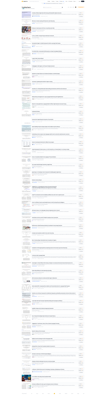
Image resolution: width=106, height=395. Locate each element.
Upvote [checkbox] (81, 12)
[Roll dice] (62, 7)
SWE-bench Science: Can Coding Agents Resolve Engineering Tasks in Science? (46, 210)
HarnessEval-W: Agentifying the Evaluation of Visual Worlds (42, 119)
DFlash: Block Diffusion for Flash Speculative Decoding (41, 270)
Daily (68, 7)
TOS (31, 393)
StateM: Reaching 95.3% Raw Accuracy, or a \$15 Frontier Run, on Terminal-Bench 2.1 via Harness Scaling (50, 149)
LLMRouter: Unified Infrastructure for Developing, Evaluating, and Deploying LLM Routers (48, 369)
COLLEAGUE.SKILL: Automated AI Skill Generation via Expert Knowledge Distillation (47, 51)
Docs (66, 1)
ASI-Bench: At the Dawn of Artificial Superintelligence (41, 353)
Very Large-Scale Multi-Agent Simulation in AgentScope (42, 164)
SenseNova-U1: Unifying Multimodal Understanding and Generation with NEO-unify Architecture (49, 88)
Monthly (73, 7)
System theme (25, 393)
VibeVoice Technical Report (37, 179)
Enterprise (70, 1)
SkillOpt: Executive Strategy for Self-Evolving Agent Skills (42, 338)
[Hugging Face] (54, 393)
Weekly (71, 7)
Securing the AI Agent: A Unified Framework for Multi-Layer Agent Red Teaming (46, 43)
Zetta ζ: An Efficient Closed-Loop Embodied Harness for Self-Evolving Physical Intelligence (48, 202)
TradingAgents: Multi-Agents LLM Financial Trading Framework (43, 65)
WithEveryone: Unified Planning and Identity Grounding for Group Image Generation (47, 225)
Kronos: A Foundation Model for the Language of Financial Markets (44, 156)
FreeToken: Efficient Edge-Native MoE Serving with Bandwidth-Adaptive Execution (46, 12)
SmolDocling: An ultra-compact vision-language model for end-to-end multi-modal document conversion (50, 134)
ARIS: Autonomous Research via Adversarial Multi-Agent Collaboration (44, 278)
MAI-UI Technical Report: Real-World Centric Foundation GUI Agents (44, 240)
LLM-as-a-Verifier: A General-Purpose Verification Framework (43, 35)
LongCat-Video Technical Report (38, 58)
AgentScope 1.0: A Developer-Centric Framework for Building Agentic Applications (46, 172)
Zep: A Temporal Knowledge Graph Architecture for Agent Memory (43, 315)
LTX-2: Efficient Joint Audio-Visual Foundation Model (41, 376)
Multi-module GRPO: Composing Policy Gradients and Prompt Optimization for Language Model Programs (51, 286)
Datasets (53, 1)
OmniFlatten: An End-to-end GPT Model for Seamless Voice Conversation (45, 217)
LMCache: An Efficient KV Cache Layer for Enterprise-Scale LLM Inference (45, 384)
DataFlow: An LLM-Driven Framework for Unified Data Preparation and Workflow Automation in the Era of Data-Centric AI (53, 293)
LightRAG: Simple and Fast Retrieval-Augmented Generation (42, 308)
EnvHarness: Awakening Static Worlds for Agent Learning (42, 81)
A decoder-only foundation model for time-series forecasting (43, 233)
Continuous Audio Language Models (38, 255)
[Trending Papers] (75, 7)
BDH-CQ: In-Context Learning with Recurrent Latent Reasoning (43, 20)
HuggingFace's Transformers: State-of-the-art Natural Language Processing (45, 323)
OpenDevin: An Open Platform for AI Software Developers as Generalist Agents (46, 73)
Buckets (62, 1)
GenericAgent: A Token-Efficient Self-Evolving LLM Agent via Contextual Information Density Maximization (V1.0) (52, 262)
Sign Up (83, 1)
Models (49, 1)
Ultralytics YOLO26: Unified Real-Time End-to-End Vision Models (43, 361)
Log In (79, 1)
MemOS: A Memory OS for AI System (38, 331)
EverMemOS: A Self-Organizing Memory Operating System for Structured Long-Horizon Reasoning (49, 247)
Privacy (37, 393)
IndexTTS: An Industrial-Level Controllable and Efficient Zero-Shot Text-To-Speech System (48, 194)
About (43, 393)
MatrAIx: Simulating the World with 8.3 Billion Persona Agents (43, 142)
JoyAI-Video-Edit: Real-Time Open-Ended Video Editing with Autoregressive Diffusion (47, 300)
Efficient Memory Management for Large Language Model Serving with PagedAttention (47, 96)
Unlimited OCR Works (36, 111)
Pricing (74, 1)
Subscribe (60, 3)
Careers (49, 393)
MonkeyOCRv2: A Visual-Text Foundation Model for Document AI (43, 346)
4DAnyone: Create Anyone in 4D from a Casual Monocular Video (43, 28)
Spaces (57, 1)
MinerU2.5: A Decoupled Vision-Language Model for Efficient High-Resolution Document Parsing (49, 103)
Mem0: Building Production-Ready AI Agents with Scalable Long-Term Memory (46, 126)
